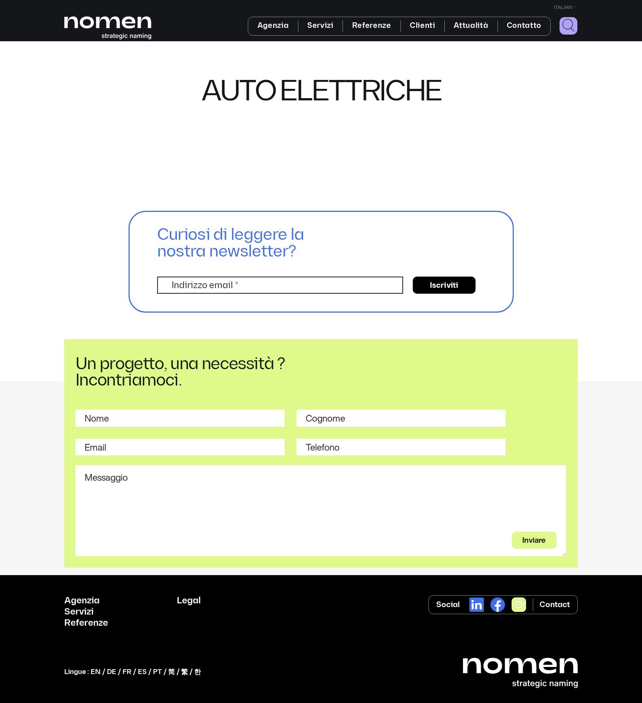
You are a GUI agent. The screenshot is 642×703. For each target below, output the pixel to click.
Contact (554, 605)
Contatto (524, 25)
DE (111, 672)
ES (142, 672)
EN (96, 672)
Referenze (371, 25)
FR (127, 672)
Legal (189, 601)
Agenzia (273, 25)
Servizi (320, 25)
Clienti (422, 25)
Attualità (471, 25)
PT (157, 672)
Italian (563, 7)
